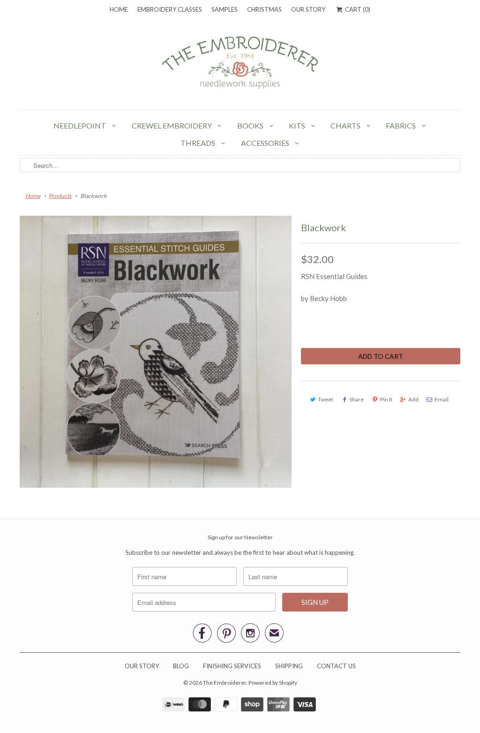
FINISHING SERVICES (232, 666)
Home (119, 9)
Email (442, 399)
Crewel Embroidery (172, 125)
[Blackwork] (156, 352)
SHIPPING (289, 666)
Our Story (308, 9)
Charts (346, 125)
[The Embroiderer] (240, 65)
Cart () (357, 9)
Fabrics (401, 125)
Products (60, 195)
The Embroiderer (224, 682)
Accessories (266, 142)
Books (251, 125)
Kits (298, 125)
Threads (198, 142)
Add (413, 399)
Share (356, 399)
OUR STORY (142, 666)
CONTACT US (336, 666)
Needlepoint (80, 125)
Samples (224, 9)
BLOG (181, 666)
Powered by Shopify (272, 682)
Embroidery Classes (169, 9)
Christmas (264, 9)
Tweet (325, 399)
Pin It (386, 399)
